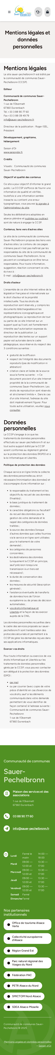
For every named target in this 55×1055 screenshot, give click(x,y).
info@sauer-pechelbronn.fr (19, 119)
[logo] (22, 6)
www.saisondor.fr (13, 152)
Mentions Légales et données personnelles (27, 1041)
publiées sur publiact (36, 218)
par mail (14, 682)
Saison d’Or (45, 1045)
